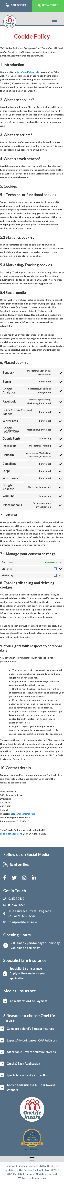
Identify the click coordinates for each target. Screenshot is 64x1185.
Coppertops (39, 1177)
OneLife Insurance (23, 1173)
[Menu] (54, 20)
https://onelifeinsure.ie (26, 72)
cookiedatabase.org (11, 833)
